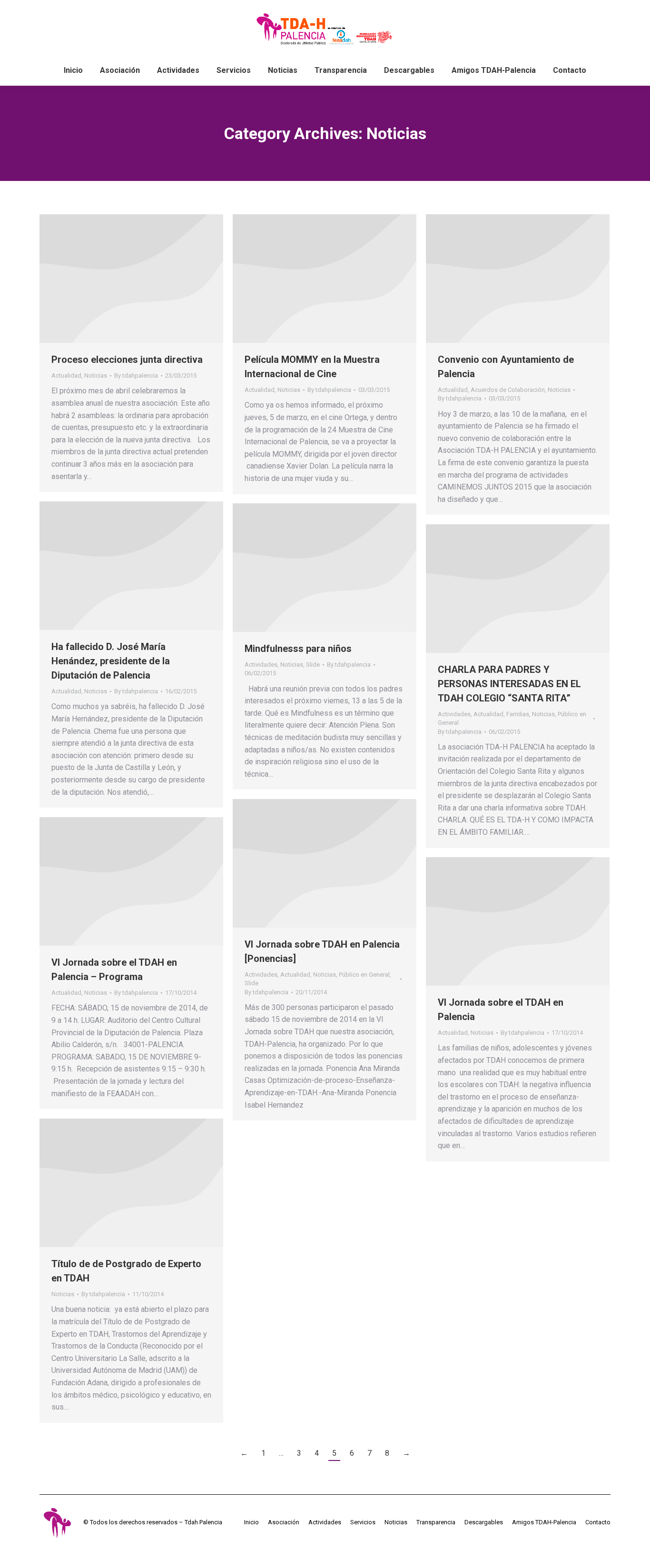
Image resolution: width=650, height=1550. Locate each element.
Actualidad (66, 375)
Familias (517, 714)
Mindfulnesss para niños (298, 648)
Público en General (364, 974)
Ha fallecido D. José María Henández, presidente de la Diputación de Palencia (110, 661)
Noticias (95, 375)
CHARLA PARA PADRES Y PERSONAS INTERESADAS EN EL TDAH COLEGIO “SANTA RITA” (509, 684)
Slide (313, 664)
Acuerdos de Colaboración (508, 389)
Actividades (261, 664)
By (136, 375)
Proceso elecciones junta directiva (127, 359)
